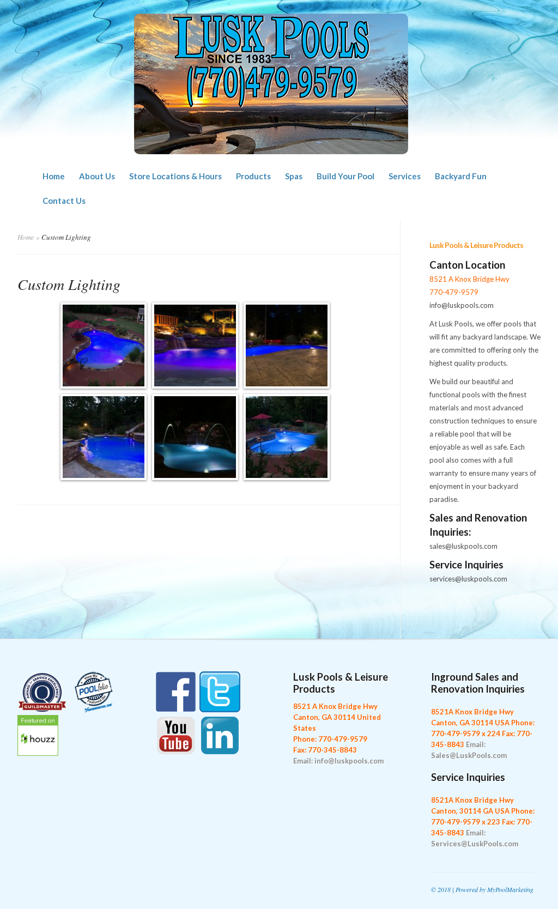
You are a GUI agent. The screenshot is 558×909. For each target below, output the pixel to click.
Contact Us (64, 200)
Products (253, 176)
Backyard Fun (461, 176)
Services (405, 176)
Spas (293, 176)
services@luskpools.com (468, 578)
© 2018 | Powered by (459, 889)
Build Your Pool (345, 176)
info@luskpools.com (461, 305)
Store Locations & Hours (175, 176)
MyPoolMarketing (510, 889)
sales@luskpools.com (463, 546)
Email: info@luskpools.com (338, 760)
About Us (97, 176)
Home (54, 176)
